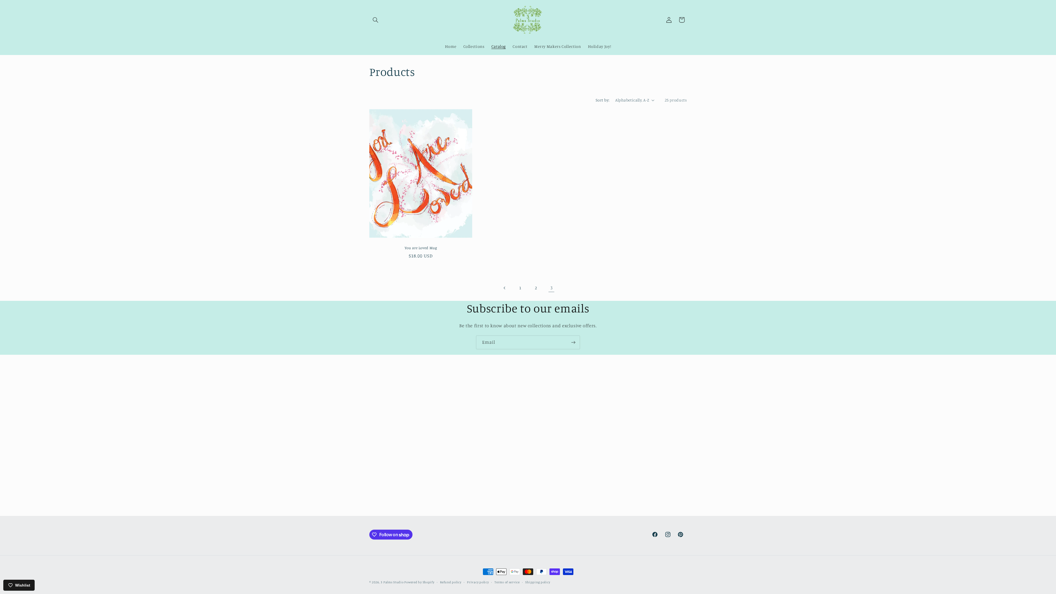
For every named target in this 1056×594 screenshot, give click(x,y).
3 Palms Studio (392, 582)
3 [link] (551, 287)
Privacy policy (478, 582)
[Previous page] (504, 288)
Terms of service (507, 582)
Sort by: (602, 100)
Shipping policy (537, 582)
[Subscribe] (573, 342)
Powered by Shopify (419, 582)
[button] (375, 19)
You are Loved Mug (420, 248)
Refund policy (450, 582)
